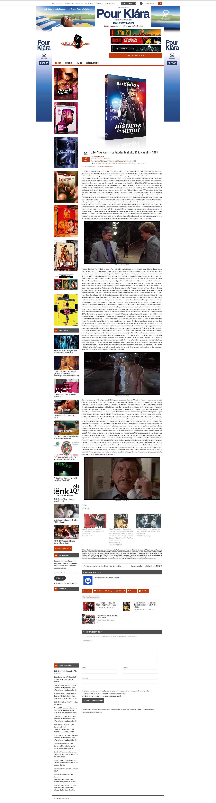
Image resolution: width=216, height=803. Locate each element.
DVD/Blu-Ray (105, 159)
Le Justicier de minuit (119, 161)
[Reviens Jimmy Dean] (66, 133)
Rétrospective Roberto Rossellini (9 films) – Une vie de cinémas (102, 566)
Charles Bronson (113, 163)
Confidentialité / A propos (93, 3)
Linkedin (122, 591)
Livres (79, 62)
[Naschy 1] (66, 236)
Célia (55, 671)
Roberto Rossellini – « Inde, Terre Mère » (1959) (145, 566)
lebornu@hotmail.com (114, 558)
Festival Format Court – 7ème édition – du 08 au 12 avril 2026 (66, 479)
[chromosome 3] (66, 202)
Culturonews (69, 3)
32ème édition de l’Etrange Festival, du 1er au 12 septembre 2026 (65, 351)
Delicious (145, 591)
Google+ (111, 591)
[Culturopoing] (75, 51)
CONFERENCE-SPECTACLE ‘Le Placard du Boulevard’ (65, 395)
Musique (69, 62)
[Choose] (66, 99)
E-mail (125, 668)
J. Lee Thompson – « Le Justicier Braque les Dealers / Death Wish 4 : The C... (145, 604)
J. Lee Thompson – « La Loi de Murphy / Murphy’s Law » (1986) (106, 603)
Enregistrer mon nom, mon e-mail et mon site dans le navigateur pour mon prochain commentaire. (115, 691)
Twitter (99, 591)
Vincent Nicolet (99, 157)
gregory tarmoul (59, 694)
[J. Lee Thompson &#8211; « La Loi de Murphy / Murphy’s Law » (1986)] (94, 521)
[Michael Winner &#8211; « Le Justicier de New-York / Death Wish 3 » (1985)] (148, 521)
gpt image (57, 768)
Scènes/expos (92, 62)
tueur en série (141, 163)
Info (141, 3)
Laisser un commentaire (104, 166)
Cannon (104, 163)
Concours (79, 3)
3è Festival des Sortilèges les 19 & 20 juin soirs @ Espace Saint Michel (66, 458)
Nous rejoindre (130, 3)
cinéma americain (124, 163)
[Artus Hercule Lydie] (66, 271)
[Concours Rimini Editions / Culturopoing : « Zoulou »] (135, 33)
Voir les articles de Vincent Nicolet (108, 578)
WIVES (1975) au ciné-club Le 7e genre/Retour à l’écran (64, 542)
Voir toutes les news (63, 549)
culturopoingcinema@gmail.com (145, 558)
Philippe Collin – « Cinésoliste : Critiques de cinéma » (66, 679)
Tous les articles (57, 3)
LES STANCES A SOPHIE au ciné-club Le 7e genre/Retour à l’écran (66, 437)
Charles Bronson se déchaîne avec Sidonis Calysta (107, 616)
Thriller (133, 163)
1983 (134, 161)
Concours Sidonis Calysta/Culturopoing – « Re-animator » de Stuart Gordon (65, 687)
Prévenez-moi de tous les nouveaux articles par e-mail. (102, 696)
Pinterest (133, 591)
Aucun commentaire (88, 166)
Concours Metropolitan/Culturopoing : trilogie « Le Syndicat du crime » (65, 779)
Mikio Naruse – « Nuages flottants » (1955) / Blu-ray (66, 521)
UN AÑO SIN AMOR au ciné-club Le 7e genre (65, 416)
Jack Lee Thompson (101, 161)
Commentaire (87, 641)
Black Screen (58, 677)
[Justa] (108, 16)
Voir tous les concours (135, 55)
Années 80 (97, 163)
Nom (84, 668)
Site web (85, 678)
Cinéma (58, 62)
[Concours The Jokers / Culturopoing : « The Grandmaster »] (135, 48)
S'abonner (59, 578)
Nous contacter (110, 3)
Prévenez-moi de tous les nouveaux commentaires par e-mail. (104, 694)
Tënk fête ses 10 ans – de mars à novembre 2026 (64, 500)
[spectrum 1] (66, 325)
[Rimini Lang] (66, 291)
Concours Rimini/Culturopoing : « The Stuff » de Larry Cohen (66, 754)
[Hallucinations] (66, 168)
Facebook (88, 591)
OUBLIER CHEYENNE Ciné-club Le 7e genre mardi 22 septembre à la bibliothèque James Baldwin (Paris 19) (66, 373)
